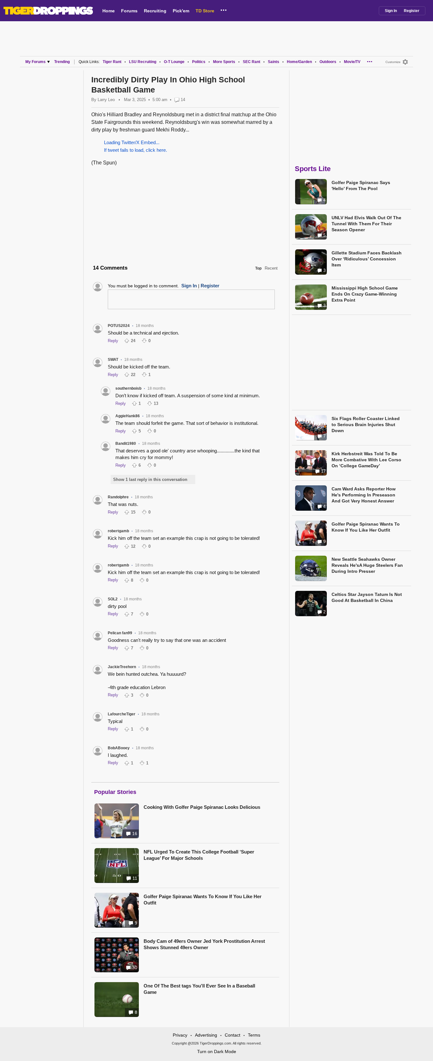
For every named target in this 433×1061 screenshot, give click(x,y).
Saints (273, 62)
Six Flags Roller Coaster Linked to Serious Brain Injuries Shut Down (366, 424)
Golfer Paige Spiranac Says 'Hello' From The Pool (361, 185)
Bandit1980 (125, 443)
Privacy (180, 1035)
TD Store (205, 10)
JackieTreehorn (122, 667)
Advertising (206, 1035)
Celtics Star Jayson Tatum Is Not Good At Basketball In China (367, 597)
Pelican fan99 (120, 633)
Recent (271, 268)
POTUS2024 (119, 325)
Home (108, 10)
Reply (113, 340)
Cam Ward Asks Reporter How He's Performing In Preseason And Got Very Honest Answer (364, 494)
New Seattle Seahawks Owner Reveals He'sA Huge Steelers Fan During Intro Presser (367, 565)
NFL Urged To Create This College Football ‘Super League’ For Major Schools (199, 855)
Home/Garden (299, 62)
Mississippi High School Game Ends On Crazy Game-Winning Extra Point (365, 294)
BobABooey (119, 748)
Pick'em (181, 10)
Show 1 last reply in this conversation (150, 479)
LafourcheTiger (121, 714)
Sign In (391, 11)
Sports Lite (313, 169)
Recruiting (155, 10)
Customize (393, 62)
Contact (232, 1035)
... (223, 9)
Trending (62, 62)
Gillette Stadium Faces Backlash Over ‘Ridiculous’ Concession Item (367, 258)
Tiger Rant (112, 62)
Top (258, 268)
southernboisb (128, 388)
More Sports (224, 62)
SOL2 (113, 599)
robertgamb (118, 531)
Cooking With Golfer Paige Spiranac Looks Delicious (202, 807)
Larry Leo (106, 99)
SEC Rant (251, 62)
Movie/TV (352, 62)
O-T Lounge (174, 62)
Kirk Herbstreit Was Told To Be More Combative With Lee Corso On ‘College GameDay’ (366, 459)
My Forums (35, 62)
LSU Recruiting (142, 62)
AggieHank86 (127, 416)
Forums (129, 10)
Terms (254, 1035)
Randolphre (118, 497)
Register (411, 11)
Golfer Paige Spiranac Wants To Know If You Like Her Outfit (203, 899)
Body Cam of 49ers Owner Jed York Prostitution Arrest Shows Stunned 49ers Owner (204, 944)
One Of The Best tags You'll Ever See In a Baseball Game (199, 989)
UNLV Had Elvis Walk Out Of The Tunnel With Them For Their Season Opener (366, 223)
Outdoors (328, 62)
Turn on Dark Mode (216, 1051)
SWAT (113, 359)
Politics (198, 62)
